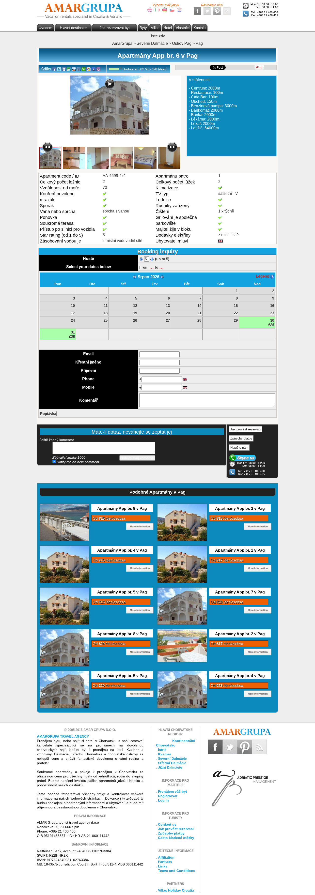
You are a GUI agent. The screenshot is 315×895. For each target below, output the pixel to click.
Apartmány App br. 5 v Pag (122, 592)
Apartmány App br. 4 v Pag (122, 550)
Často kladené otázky (176, 838)
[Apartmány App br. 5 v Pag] (64, 606)
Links (162, 866)
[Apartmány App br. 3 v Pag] (182, 522)
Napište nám (239, 447)
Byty (143, 28)
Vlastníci (182, 28)
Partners (165, 862)
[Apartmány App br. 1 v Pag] (182, 564)
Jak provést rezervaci (245, 429)
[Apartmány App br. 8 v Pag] (64, 648)
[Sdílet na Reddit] (74, 69)
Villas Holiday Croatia (176, 890)
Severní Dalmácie (172, 758)
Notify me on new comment (77, 462)
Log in (163, 800)
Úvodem (45, 28)
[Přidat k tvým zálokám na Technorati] (84, 69)
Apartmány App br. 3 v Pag (240, 508)
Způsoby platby (241, 438)
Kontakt (199, 28)
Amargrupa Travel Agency (63, 736)
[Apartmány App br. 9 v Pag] (64, 522)
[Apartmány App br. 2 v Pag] (182, 645)
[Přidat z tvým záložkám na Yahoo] (98, 69)
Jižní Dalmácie (170, 767)
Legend (263, 276)
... (151, 267)
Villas (155, 28)
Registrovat (167, 796)
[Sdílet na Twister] (59, 69)
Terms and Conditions (176, 871)
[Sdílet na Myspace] (64, 69)
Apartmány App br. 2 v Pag (240, 634)
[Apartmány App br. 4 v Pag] (64, 564)
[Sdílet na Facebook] (54, 69)
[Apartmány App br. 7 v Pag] (182, 606)
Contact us (167, 824)
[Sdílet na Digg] (79, 69)
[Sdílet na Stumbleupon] (69, 69)
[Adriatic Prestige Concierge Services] (243, 780)
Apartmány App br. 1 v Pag (240, 550)
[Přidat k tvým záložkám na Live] (89, 69)
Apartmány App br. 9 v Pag (122, 508)
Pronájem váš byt (172, 791)
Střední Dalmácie (172, 763)
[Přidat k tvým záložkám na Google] (93, 69)
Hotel (167, 28)
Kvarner (164, 754)
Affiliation (166, 857)
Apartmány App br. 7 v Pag (240, 592)
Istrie (162, 750)
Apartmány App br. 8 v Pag (122, 634)
